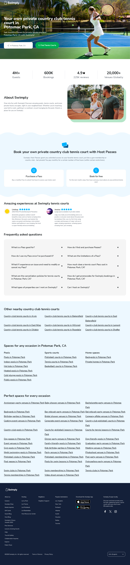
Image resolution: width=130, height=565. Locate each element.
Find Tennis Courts (48, 45)
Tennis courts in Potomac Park (59, 361)
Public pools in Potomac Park (17, 379)
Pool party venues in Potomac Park (101, 456)
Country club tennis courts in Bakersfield (64, 316)
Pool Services (9, 526)
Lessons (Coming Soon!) (12, 529)
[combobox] (18, 45)
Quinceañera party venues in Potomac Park (103, 463)
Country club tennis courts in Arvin (20, 316)
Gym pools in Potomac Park (17, 448)
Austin (57, 514)
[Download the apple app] (83, 502)
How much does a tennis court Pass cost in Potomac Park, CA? (87, 266)
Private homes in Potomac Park (100, 361)
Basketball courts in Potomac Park (61, 366)
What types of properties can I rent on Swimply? (34, 287)
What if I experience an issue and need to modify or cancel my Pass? (35, 266)
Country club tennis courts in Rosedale (63, 329)
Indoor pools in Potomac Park (18, 361)
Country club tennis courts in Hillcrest (62, 325)
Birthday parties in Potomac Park (19, 416)
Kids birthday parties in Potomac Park (62, 448)
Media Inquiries (9, 507)
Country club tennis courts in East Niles (22, 325)
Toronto (57, 523)
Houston (57, 517)
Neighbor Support (43, 501)
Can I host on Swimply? (78, 287)
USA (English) (113, 554)
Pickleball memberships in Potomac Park (64, 456)
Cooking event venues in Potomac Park (22, 420)
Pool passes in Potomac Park (17, 461)
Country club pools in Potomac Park (21, 429)
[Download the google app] (83, 507)
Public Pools (8, 545)
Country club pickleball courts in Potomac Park (105, 423)
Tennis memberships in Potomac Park (21, 475)
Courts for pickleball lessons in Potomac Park (63, 432)
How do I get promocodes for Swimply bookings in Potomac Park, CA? (91, 277)
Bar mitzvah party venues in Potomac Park (65, 411)
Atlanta (57, 510)
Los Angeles (59, 501)
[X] (110, 511)
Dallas (57, 520)
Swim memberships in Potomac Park (62, 470)
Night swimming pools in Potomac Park (22, 452)
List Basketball (26, 510)
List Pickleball (26, 507)
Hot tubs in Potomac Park (16, 366)
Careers (7, 501)
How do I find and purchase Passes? (84, 247)
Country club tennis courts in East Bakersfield (101, 318)
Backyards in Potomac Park (98, 357)
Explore (7, 542)
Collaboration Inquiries (11, 538)
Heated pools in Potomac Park (18, 370)
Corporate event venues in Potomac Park (64, 420)
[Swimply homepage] (65, 3)
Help (6, 532)
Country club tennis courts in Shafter (102, 329)
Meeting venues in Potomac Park (100, 448)
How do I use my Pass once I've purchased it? (32, 256)
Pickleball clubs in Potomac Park (19, 456)
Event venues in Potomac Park (18, 443)
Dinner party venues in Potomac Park (62, 438)
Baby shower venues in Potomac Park (62, 402)
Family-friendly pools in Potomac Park (63, 443)
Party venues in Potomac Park (59, 452)
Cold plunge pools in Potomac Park (20, 375)
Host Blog (8, 517)
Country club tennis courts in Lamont (102, 325)
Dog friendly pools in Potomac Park (102, 438)
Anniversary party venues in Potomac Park (24, 402)
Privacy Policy (49, 554)
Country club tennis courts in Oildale (21, 329)
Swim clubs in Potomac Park (17, 470)
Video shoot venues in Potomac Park (62, 475)
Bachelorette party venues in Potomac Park (103, 405)
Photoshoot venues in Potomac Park (102, 452)
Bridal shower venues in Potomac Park (63, 416)
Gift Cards (8, 510)
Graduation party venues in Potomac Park (105, 443)
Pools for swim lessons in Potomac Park (63, 461)
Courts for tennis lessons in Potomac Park (105, 429)
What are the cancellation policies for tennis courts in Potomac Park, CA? (35, 277)
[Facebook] (105, 511)
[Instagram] (115, 511)
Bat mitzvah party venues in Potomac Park (105, 411)
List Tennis (25, 504)
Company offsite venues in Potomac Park (104, 416)
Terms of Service (37, 554)
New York (58, 504)
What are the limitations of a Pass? (83, 256)
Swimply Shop (9, 504)
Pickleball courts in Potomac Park (61, 357)
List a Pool (25, 501)
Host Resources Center (29, 514)
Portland (57, 507)
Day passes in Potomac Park (17, 438)
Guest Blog (8, 514)
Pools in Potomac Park (14, 357)
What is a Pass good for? (23, 247)
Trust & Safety (9, 535)
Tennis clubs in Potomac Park (99, 470)
